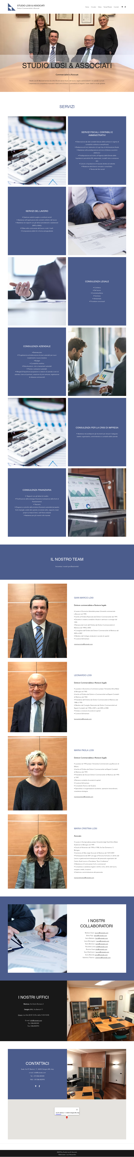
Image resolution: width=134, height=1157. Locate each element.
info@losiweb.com (36, 1020)
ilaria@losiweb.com (101, 938)
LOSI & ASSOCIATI (35, 5)
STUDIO (21, 5)
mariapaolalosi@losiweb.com (83, 797)
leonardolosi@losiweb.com (83, 719)
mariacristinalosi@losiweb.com (84, 878)
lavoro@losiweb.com (101, 933)
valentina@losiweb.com (103, 957)
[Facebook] (125, 7)
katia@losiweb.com (102, 944)
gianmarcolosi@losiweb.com (83, 644)
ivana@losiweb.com (102, 941)
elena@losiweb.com (100, 935)
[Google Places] (122, 7)
